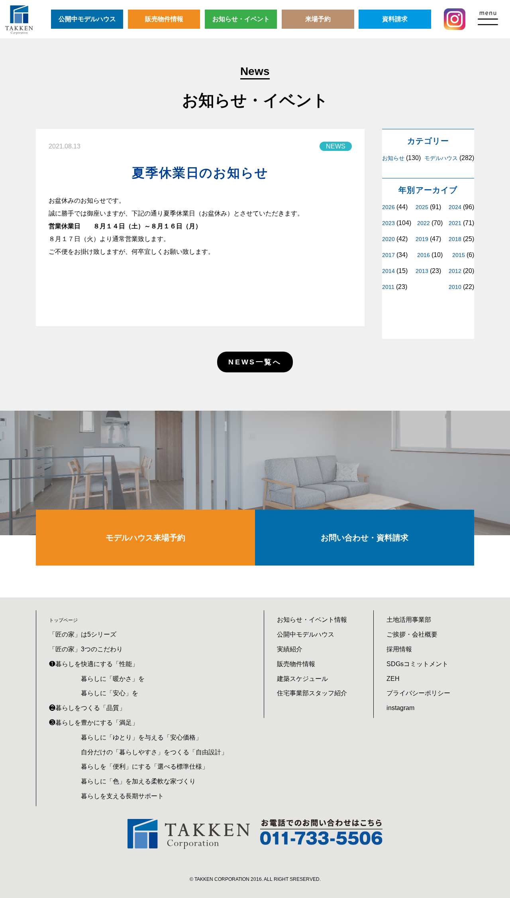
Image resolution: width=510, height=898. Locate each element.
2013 (422, 271)
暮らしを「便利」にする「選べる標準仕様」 (144, 766)
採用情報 (399, 649)
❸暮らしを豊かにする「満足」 (93, 722)
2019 (422, 239)
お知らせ (393, 158)
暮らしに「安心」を (109, 693)
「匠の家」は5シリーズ (82, 634)
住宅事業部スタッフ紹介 (312, 693)
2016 (423, 255)
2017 (388, 255)
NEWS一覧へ (254, 362)
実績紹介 (289, 649)
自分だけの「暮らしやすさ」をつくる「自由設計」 (154, 752)
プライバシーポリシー (418, 693)
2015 (458, 255)
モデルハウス (441, 158)
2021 (455, 223)
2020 (388, 239)
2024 (455, 207)
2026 (388, 207)
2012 (455, 271)
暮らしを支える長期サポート (122, 796)
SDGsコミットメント (417, 664)
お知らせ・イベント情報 (312, 619)
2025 (422, 207)
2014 (388, 271)
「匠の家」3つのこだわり (86, 649)
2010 (455, 287)
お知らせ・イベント (241, 19)
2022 (423, 223)
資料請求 (395, 19)
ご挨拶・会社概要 (411, 634)
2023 (388, 223)
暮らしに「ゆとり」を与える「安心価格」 (141, 737)
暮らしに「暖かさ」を (113, 678)
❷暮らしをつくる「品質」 (87, 707)
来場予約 (318, 19)
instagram (400, 707)
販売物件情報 (164, 19)
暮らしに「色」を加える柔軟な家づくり (138, 781)
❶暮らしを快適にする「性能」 (93, 664)
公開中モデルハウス (87, 19)
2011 (388, 287)
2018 (455, 239)
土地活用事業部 (408, 619)
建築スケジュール (302, 678)
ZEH (393, 678)
